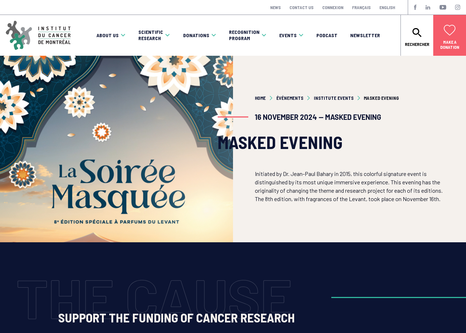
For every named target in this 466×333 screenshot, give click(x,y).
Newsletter (365, 35)
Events (288, 35)
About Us (107, 35)
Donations (196, 35)
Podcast (326, 35)
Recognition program (244, 35)
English (387, 7)
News (275, 7)
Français (361, 7)
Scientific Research (150, 35)
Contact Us (301, 7)
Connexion (332, 7)
